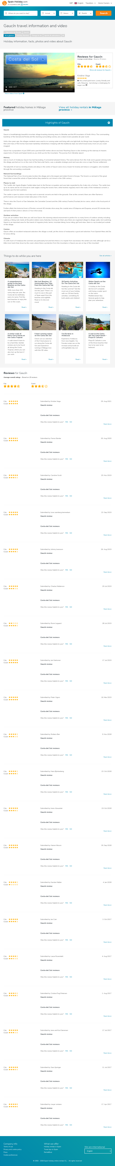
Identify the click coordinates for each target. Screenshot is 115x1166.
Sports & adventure (52, 35)
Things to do (37, 35)
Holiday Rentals (22, 35)
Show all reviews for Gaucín (100, 70)
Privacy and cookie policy (12, 1149)
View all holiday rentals (80, 108)
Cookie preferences (11, 1155)
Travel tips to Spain (51, 1149)
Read (23, 307)
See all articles (105, 255)
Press (6, 1152)
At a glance (9, 35)
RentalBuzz (48, 1152)
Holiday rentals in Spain (52, 1147)
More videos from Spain (14, 93)
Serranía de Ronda (13, 32)
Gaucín (26, 32)
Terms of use (8, 1147)
